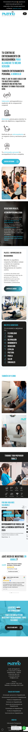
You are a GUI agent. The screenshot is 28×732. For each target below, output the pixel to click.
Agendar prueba (17, 8)
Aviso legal (14, 725)
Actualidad (7, 512)
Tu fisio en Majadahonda (14, 711)
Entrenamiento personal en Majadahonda (14, 697)
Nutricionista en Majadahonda (14, 713)
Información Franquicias (14, 723)
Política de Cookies (14, 730)
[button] (25, 13)
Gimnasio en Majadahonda (14, 702)
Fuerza (18, 515)
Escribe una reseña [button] (13, 571)
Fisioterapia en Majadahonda (14, 708)
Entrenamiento (8, 515)
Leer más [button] (5, 589)
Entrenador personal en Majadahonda (14, 695)
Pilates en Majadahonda (14, 699)
